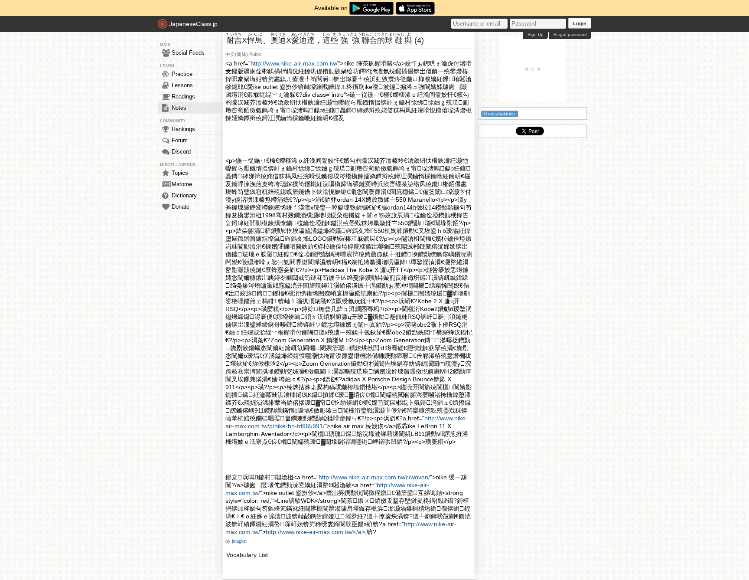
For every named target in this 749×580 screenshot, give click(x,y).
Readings (183, 96)
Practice (182, 74)
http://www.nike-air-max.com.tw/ (294, 63)
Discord (181, 151)
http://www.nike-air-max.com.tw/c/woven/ (374, 477)
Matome (182, 184)
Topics (180, 173)
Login (579, 23)
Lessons (182, 85)
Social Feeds (188, 52)
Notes (179, 108)
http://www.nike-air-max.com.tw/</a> (315, 531)
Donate (180, 206)
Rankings (183, 129)
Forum (180, 140)
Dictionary (184, 195)
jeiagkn (239, 541)
